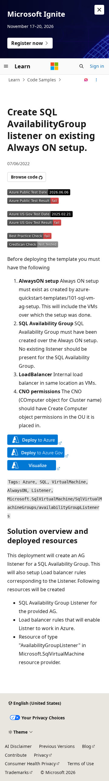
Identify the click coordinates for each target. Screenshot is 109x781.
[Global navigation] (6, 66)
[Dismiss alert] (99, 10)
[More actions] (96, 80)
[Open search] (81, 66)
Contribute (16, 755)
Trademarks (17, 772)
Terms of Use (81, 763)
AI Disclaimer (18, 746)
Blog (86, 746)
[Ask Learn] (86, 80)
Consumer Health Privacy (30, 763)
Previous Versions (57, 746)
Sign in (97, 66)
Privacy (41, 755)
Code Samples (41, 80)
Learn (14, 80)
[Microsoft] (54, 66)
